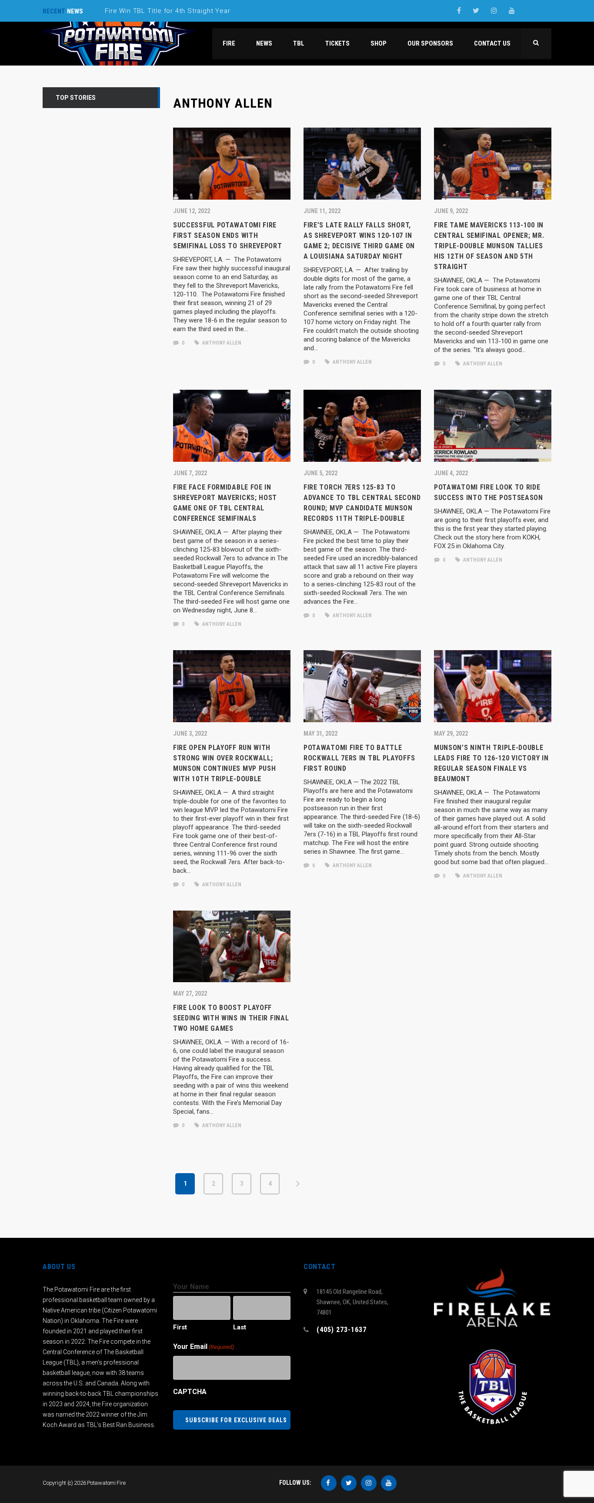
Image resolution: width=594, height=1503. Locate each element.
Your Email (203, 1346)
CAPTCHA (190, 1392)
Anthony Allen (221, 343)
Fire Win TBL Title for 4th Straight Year (167, 11)
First (180, 1327)
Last (239, 1327)
